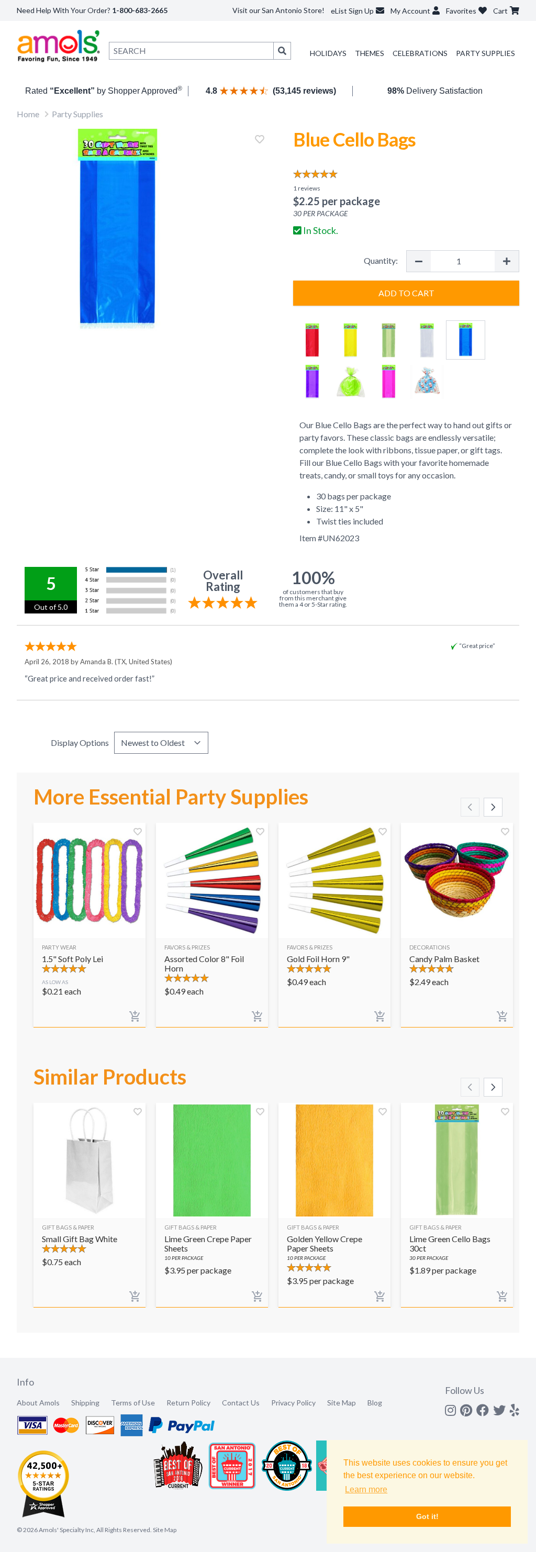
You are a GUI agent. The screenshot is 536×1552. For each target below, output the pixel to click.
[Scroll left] (470, 807)
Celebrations (420, 53)
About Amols (38, 1402)
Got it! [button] (427, 1516)
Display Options (80, 742)
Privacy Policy (293, 1402)
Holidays (328, 53)
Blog (374, 1402)
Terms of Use (133, 1402)
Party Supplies (485, 53)
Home (28, 114)
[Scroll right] (493, 807)
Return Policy (188, 1402)
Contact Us (241, 1402)
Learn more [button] (366, 1489)
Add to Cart (406, 293)
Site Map (341, 1402)
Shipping (85, 1402)
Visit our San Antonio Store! (278, 10)
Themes (369, 53)
